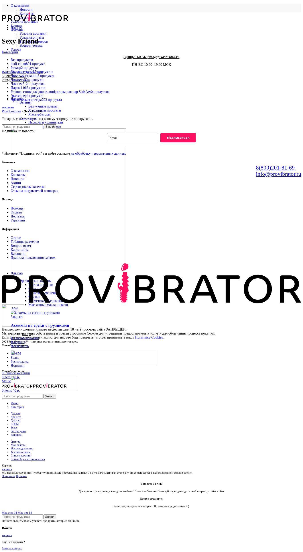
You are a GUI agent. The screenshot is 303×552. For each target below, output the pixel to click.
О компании (20, 171)
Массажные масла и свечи (48, 305)
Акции (16, 183)
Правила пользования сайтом (33, 257)
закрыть (8, 107)
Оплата (16, 212)
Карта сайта (20, 249)
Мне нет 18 (25, 512)
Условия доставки (33, 33)
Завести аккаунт (12, 548)
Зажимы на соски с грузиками (40, 325)
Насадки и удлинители (45, 122)
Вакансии (18, 253)
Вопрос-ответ (21, 245)
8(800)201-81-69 (136, 57)
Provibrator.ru (11, 111)
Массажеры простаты (44, 110)
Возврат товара (31, 45)
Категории (10, 52)
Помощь (17, 208)
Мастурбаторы (39, 114)
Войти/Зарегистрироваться (28, 459)
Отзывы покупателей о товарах (34, 191)
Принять (21, 476)
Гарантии (18, 220)
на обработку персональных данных (98, 153)
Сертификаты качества (28, 187)
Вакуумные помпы (42, 106)
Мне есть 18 (10, 512)
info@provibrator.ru (163, 57)
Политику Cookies (149, 337)
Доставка (18, 216)
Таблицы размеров (25, 241)
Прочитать (8, 476)
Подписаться (178, 138)
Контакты (18, 175)
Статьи (16, 237)
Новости (26, 9)
